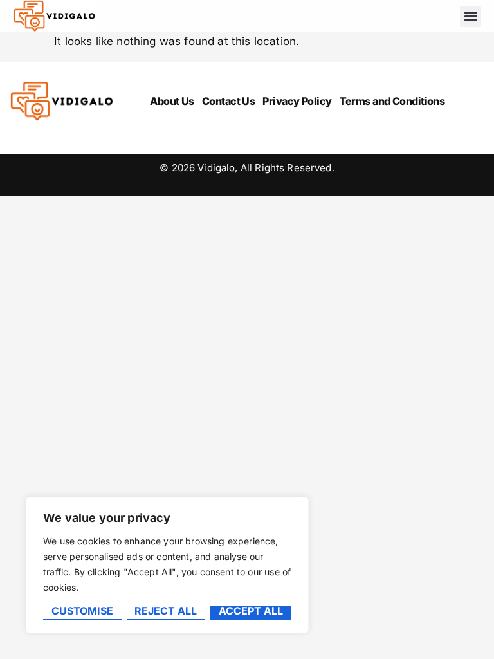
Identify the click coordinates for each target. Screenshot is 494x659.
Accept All (251, 611)
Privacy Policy (296, 101)
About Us (172, 101)
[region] (167, 565)
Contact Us (228, 101)
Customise (82, 611)
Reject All (165, 611)
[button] (470, 16)
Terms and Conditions (392, 101)
